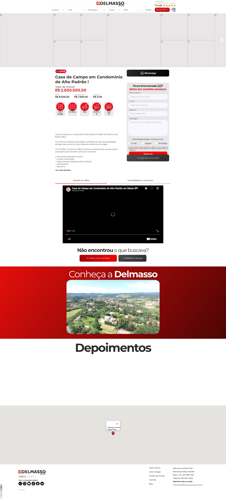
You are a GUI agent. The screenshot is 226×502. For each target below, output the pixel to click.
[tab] (81, 181)
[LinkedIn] (42, 483)
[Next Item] (222, 40)
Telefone (132, 110)
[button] (173, 10)
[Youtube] (29, 483)
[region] (173, 10)
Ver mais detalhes (63, 170)
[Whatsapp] (20, 483)
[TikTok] (33, 483)
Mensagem (133, 118)
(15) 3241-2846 (187, 478)
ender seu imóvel (157, 476)
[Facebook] (38, 483)
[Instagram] (24, 483)
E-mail (132, 101)
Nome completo (135, 92)
